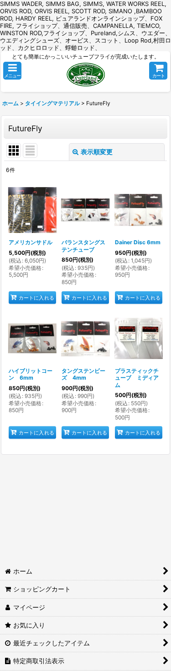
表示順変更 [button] (97, 152)
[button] (12, 71)
